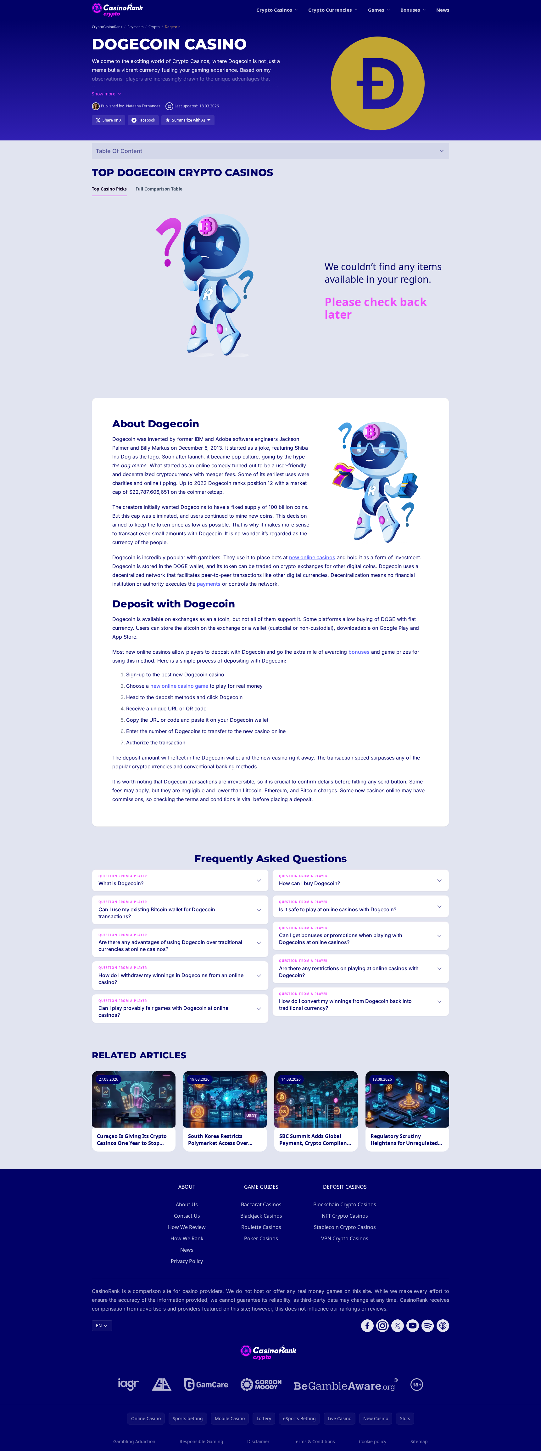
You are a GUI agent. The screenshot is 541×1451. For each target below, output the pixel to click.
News (442, 10)
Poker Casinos (261, 1238)
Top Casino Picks (109, 189)
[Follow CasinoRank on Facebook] (367, 1325)
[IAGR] (128, 1384)
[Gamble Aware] (346, 1384)
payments (208, 584)
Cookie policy (372, 1441)
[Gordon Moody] (261, 1384)
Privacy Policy (187, 1261)
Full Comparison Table (159, 189)
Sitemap (419, 1441)
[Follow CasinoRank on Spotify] (427, 1325)
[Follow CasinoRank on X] (397, 1325)
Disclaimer (258, 1441)
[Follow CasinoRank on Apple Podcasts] (443, 1325)
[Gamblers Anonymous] (162, 1384)
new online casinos (312, 557)
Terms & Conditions (314, 1441)
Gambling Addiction (134, 1441)
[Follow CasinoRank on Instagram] (382, 1325)
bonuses (359, 652)
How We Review (187, 1227)
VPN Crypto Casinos (344, 1238)
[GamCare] (206, 1384)
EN (99, 1326)
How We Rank (187, 1238)
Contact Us (187, 1215)
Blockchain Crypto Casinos (344, 1204)
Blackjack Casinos (261, 1215)
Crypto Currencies (330, 10)
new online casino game (179, 686)
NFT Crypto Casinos (345, 1215)
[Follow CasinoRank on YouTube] (412, 1325)
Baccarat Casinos (261, 1204)
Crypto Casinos (274, 10)
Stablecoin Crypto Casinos (345, 1227)
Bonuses (410, 10)
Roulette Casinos (261, 1227)
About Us (187, 1204)
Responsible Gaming (201, 1441)
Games (376, 10)
